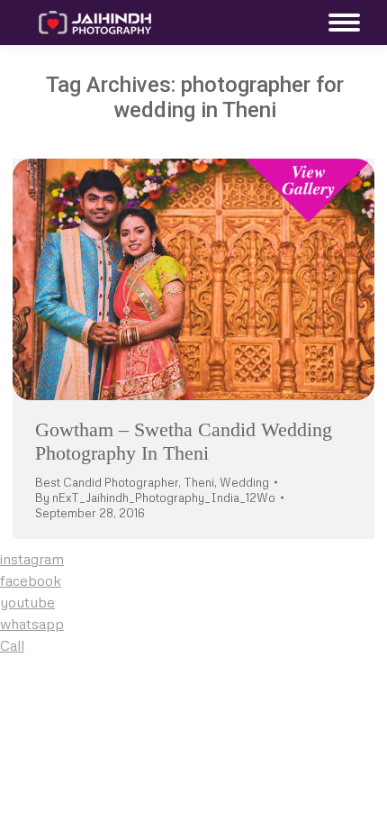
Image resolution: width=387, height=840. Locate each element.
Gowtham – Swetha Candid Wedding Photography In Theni (183, 441)
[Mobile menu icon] (340, 23)
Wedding (244, 482)
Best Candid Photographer (106, 482)
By (155, 497)
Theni (199, 482)
